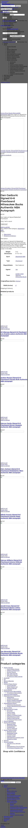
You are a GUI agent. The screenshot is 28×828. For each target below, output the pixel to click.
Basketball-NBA (6, 114)
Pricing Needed (8, 721)
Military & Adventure (13, 670)
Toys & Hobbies (11, 58)
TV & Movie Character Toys (15, 748)
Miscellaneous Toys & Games (15, 746)
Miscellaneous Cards (13, 716)
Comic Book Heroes (13, 669)
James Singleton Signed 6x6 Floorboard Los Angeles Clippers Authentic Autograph (14, 189)
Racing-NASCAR (12, 728)
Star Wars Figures (12, 675)
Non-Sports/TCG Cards (14, 54)
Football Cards (11, 734)
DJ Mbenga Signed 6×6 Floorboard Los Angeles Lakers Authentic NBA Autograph (14, 334)
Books (9, 28)
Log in (4, 39)
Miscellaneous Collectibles (12, 696)
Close (2, 659)
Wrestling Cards (12, 739)
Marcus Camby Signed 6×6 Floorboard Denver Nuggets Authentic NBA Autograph (11, 425)
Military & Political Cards (14, 715)
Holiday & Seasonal (13, 699)
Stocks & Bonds (11, 688)
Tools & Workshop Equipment (16, 706)
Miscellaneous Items (13, 34)
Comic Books (11, 51)
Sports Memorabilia (13, 55)
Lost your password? (9, 42)
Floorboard (18, 261)
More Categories (12, 60)
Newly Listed (11, 52)
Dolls (8, 745)
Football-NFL (11, 727)
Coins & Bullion (11, 685)
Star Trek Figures (12, 673)
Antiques (9, 27)
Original (17, 281)
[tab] (15, 234)
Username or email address (11, 10)
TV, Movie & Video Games (14, 676)
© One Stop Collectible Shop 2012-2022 (13, 777)
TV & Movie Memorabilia (14, 693)
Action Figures (11, 46)
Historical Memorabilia (13, 33)
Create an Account (12, 7)
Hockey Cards (11, 736)
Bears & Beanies (12, 49)
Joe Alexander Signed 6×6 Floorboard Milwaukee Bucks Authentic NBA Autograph (11, 653)
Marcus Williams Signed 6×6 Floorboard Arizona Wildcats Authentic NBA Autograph (11, 562)
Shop (6, 113)
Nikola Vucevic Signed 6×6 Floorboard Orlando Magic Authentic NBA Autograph (10, 516)
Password (6, 36)
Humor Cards (11, 713)
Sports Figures (11, 672)
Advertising (10, 697)
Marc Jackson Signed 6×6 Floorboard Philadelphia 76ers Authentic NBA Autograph (12, 470)
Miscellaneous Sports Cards (15, 737)
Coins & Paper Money (13, 30)
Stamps (9, 37)
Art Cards (9, 711)
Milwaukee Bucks (20, 277)
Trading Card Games (13, 718)
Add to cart (4, 224)
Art (8, 48)
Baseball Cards (11, 731)
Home (3, 113)
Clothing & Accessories (14, 705)
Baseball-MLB (11, 724)
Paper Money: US (12, 687)
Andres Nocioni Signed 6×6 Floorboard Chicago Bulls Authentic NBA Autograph (14, 379)
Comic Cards (11, 712)
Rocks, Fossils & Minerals (14, 36)
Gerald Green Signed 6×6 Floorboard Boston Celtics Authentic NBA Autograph (10, 607)
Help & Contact (4, 1)
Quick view (4, 327)
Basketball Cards (12, 733)
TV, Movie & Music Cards (14, 719)
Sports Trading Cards (13, 57)
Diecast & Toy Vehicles (13, 743)
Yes (16, 269)
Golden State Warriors (19, 274)
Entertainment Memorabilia (15, 31)
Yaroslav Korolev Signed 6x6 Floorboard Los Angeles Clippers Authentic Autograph (14, 151)
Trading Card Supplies (13, 39)
